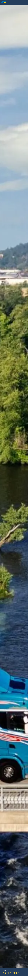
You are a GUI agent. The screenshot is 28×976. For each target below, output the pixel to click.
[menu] (26, 2)
